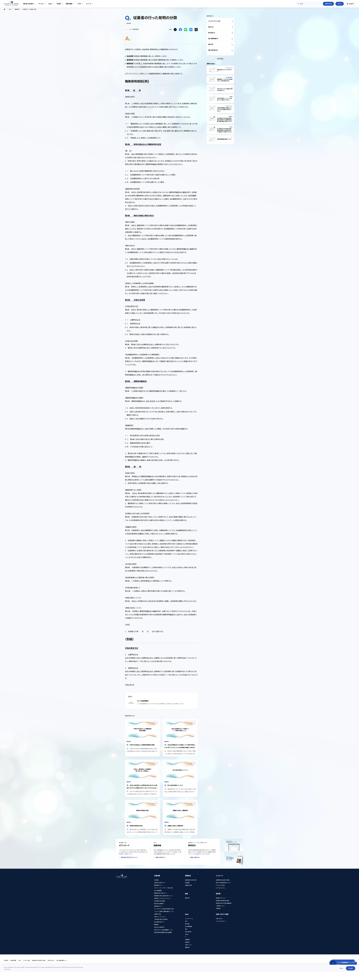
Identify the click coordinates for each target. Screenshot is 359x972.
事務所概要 (69, 4)
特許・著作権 (188, 931)
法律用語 (218, 908)
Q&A (50, 4)
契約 (186, 929)
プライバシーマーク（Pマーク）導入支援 (163, 888)
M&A (186, 921)
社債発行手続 (157, 914)
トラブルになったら (220, 888)
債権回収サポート (158, 906)
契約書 (231, 96)
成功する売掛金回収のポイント (223, 882)
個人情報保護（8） (213, 39)
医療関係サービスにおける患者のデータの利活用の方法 (224, 80)
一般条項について (220, 906)
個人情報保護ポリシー (62, 960)
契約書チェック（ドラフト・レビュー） (162, 898)
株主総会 (230, 116)
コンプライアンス (229, 68)
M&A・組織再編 (158, 890)
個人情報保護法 (229, 77)
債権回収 (187, 947)
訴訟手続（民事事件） (159, 903)
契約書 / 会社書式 (28, 4)
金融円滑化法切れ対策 (190, 880)
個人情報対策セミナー (159, 922)
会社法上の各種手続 (159, 927)
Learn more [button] (7, 969)
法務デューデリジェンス (159, 917)
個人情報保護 (188, 926)
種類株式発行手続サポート (160, 893)
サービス (41, 4)
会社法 (231, 127)
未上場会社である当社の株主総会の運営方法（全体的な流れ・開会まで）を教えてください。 (224, 130)
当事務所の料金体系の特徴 (222, 880)
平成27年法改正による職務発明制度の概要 (142, 745)
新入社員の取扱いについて (175, 785)
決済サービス (188, 945)
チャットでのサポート (221, 921)
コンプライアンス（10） (214, 21)
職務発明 (17, 9)
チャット (340, 3)
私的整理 (187, 882)
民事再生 (187, 942)
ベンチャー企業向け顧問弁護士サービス (164, 911)
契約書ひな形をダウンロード (129, 857)
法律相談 (156, 880)
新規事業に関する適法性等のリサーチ (163, 896)
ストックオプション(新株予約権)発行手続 (164, 909)
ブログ (79, 4)
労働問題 (187, 939)
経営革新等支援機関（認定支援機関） (163, 932)
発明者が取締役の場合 (136, 826)
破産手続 (187, 898)
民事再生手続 (188, 885)
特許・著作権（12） (213, 50)
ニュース (88, 4)
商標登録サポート (158, 885)
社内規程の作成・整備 (159, 901)
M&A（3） (211, 27)
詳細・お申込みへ (160, 857)
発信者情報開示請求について (224, 139)
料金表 (59, 4)
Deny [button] (341, 968)
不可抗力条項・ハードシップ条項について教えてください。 (224, 99)
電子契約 (187, 924)
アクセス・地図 (26, 960)
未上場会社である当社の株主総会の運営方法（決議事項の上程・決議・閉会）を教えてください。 (224, 120)
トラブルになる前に (220, 885)
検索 (298, 4)
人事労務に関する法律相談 (160, 919)
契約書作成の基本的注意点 (222, 900)
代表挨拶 (6, 960)
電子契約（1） (211, 33)
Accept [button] (350, 968)
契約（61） (210, 44)
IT (231, 87)
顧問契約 (156, 924)
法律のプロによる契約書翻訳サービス (163, 930)
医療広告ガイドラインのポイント (224, 70)
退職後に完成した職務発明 (175, 826)
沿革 (19, 960)
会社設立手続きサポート (160, 882)
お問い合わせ (328, 3)
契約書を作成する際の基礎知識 (223, 903)
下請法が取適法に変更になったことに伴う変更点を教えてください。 (224, 109)
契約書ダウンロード (220, 898)
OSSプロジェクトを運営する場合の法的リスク (224, 89)
